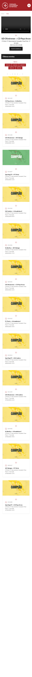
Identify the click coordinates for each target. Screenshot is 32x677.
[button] (29, 5)
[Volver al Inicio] (10, 5)
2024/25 (15, 65)
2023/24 (22, 65)
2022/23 (12, 68)
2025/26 (8, 65)
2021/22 (19, 68)
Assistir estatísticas (16, 48)
